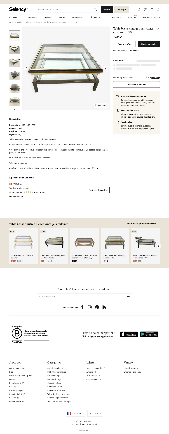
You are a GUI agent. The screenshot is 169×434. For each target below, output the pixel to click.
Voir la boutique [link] (16, 196)
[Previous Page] (26, 68)
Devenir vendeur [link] (131, 368)
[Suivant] (14, 109)
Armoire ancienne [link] (55, 368)
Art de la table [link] (114, 17)
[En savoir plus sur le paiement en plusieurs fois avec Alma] (136, 50)
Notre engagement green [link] (20, 375)
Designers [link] (32, 17)
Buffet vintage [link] (53, 375)
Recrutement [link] (16, 383)
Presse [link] (12, 379)
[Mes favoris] (151, 9)
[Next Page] (105, 68)
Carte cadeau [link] (93, 375)
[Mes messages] (145, 9)
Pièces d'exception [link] (151, 17)
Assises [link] (62, 17)
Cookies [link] (14, 397)
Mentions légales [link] (18, 390)
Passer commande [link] (95, 368)
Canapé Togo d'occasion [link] (58, 397)
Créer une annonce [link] (132, 372)
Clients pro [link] (121, 9)
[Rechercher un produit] (96, 9)
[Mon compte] (139, 9)
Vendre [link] (107, 9)
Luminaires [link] (77, 17)
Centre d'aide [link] (16, 401)
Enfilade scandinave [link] (56, 390)
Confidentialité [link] (17, 394)
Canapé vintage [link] (54, 383)
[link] (18, 9)
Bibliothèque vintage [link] (56, 372)
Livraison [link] (91, 372)
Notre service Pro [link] (93, 379)
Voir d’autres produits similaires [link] (142, 223)
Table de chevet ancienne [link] (58, 394)
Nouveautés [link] (14, 17)
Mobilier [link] (48, 17)
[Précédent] (14, 28)
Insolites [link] (132, 17)
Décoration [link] (95, 17)
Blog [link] (11, 372)
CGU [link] (12, 386)
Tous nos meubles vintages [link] (59, 401)
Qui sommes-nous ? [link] (18, 368)
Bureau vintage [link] (54, 379)
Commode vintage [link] (55, 386)
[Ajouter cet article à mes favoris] (157, 28)
